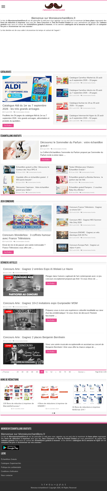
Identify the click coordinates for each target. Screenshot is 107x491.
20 (18, 372)
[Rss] (42, 484)
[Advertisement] (53, 49)
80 (70, 372)
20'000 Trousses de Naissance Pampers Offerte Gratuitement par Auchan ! (86, 406)
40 (27, 372)
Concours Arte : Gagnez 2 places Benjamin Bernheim (34, 337)
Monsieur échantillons (39, 488)
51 (46, 372)
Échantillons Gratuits (11, 136)
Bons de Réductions (10, 379)
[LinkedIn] (52, 484)
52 (51, 372)
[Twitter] (47, 484)
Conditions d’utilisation (9, 471)
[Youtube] (57, 484)
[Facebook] (44, 484)
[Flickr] (55, 484)
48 (32, 372)
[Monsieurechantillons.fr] (53, 6)
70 (65, 372)
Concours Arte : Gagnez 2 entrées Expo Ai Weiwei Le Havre (38, 269)
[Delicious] (60, 484)
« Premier (5, 372)
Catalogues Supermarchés (11, 463)
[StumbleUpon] (62, 484)
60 (60, 372)
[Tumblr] (65, 484)
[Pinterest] (49, 484)
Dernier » (81, 372)
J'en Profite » (8, 125)
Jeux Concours (7, 201)
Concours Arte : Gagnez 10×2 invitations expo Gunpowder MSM (40, 303)
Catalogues (6, 72)
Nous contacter (7, 475)
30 (22, 372)
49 (37, 372)
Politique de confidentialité (11, 467)
